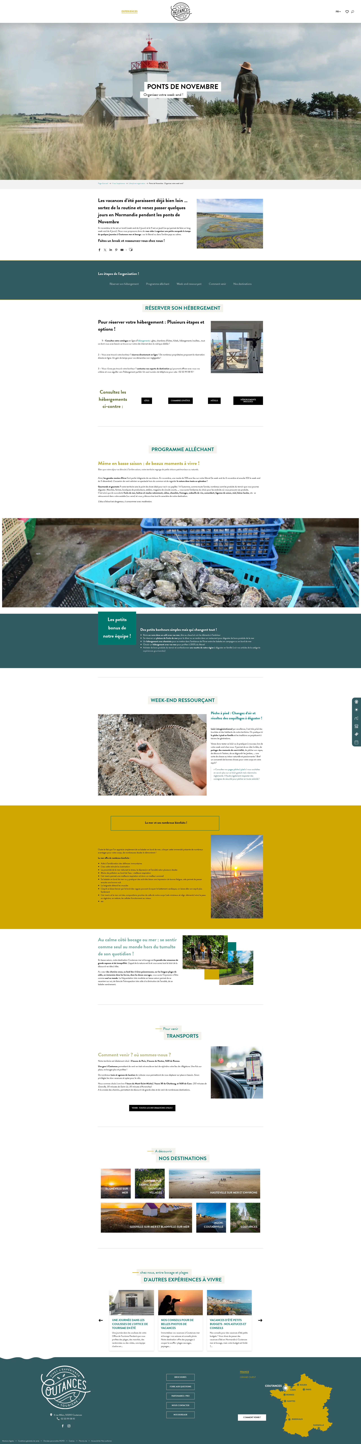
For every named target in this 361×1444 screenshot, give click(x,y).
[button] (352, 11)
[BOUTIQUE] (356, 726)
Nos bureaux (180, 1414)
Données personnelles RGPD (54, 1440)
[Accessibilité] (331, 12)
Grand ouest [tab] (248, 1377)
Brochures (180, 1377)
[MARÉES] (356, 718)
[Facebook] (63, 1426)
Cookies (72, 1440)
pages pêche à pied (236, 769)
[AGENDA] (356, 742)
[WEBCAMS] (356, 702)
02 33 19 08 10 (68, 1418)
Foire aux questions (180, 1386)
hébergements (144, 340)
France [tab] (244, 1372)
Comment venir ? (252, 1417)
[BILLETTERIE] (356, 734)
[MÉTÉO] (356, 710)
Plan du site (83, 1440)
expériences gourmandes (154, 651)
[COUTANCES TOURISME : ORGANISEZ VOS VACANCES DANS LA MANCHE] (181, 12)
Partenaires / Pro (180, 1395)
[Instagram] (69, 1426)
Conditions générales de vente (28, 1440)
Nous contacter (180, 1405)
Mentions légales (8, 1440)
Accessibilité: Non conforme (101, 1440)
